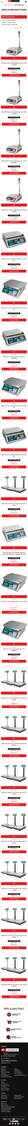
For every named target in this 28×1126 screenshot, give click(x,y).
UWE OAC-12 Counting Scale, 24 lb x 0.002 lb (14, 406)
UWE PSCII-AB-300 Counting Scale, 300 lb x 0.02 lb (14, 985)
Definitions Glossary (5, 1111)
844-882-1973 (6, 1058)
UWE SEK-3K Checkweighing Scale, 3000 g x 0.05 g (14, 210)
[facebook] (10, 1124)
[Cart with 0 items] (25, 2)
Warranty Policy (18, 1098)
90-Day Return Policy (19, 1096)
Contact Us (3, 1070)
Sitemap (16, 1069)
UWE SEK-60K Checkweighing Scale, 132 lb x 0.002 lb (14, 112)
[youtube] (15, 1124)
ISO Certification (5, 1075)
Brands (2, 1082)
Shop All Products (5, 1088)
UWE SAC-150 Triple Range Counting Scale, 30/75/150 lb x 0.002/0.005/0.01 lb (14, 553)
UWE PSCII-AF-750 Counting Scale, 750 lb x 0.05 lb (14, 936)
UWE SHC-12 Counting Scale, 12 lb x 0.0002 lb (14, 455)
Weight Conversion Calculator (8, 1107)
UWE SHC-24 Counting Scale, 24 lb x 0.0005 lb (14, 357)
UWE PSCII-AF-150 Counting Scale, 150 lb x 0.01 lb (14, 504)
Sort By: (15, 27)
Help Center (4, 1103)
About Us (3, 1069)
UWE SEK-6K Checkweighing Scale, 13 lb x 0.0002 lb (14, 161)
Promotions (3, 1086)
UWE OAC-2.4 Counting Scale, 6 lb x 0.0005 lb (14, 649)
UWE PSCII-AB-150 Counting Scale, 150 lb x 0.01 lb (14, 793)
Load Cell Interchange (6, 1108)
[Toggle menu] (2, 2)
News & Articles (4, 1105)
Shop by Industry (5, 1090)
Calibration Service (5, 1072)
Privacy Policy (4, 1098)
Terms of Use (4, 1095)
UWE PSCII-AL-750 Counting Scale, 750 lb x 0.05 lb (14, 889)
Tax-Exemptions (18, 1072)
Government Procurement (20, 1075)
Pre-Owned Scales (5, 1085)
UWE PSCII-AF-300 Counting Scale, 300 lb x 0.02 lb (14, 842)
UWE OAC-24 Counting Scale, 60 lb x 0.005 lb (14, 308)
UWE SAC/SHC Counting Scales (10, 24)
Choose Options (14, 75)
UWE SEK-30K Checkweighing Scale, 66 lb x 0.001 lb (14, 64)
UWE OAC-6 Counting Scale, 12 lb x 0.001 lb (14, 601)
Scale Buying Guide (5, 1110)
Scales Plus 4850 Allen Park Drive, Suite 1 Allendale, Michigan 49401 (10, 1054)
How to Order (4, 1083)
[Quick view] (14, 58)
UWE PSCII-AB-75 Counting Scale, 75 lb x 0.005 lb (14, 744)
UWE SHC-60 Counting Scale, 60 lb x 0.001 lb (14, 259)
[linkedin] (18, 1124)
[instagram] (12, 1124)
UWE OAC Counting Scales (8, 20)
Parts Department (18, 1073)
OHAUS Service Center (6, 1076)
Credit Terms (17, 1070)
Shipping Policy (17, 1095)
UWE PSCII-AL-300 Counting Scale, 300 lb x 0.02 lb (14, 698)
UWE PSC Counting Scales (8, 22)
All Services (3, 1073)
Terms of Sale (4, 1096)
